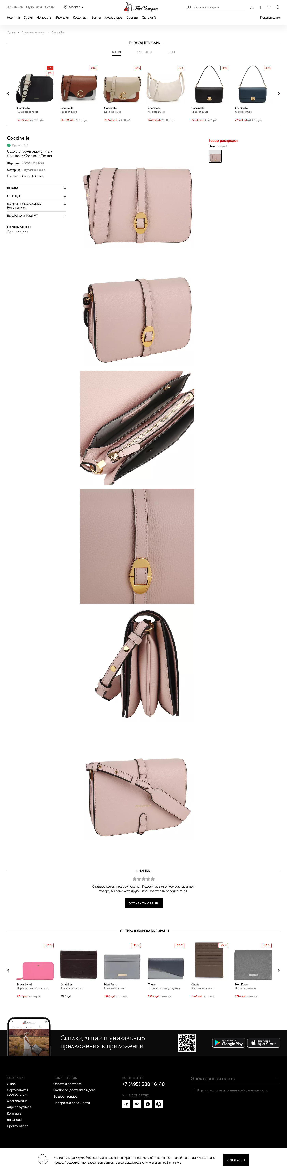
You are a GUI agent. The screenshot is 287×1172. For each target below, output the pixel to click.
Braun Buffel (33, 986)
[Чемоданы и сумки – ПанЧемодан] (141, 7)
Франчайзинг (17, 1101)
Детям (49, 7)
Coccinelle (57, 32)
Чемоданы (44, 17)
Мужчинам (34, 7)
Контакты (14, 1113)
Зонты (96, 17)
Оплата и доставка (67, 1084)
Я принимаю (232, 1090)
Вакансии (14, 1120)
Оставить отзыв (143, 903)
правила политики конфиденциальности (240, 1090)
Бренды (132, 17)
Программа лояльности (71, 1103)
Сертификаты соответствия (17, 1092)
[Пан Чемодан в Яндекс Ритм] (159, 1104)
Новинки (13, 17)
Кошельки (80, 17)
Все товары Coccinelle (19, 226)
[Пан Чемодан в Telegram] (126, 1104)
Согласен (236, 1160)
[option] (35, 94)
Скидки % (149, 17)
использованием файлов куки (163, 1162)
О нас (11, 1084)
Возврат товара (65, 1096)
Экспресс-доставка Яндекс (74, 1090)
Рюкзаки (62, 17)
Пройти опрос (17, 1126)
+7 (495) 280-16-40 (143, 1084)
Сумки (28, 17)
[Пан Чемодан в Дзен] (148, 1104)
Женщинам (15, 7)
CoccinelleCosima (33, 176)
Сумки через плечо (33, 32)
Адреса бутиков (19, 1107)
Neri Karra (115, 986)
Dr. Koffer (71, 986)
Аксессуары (114, 17)
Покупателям (270, 17)
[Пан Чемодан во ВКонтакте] (137, 1104)
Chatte (164, 986)
